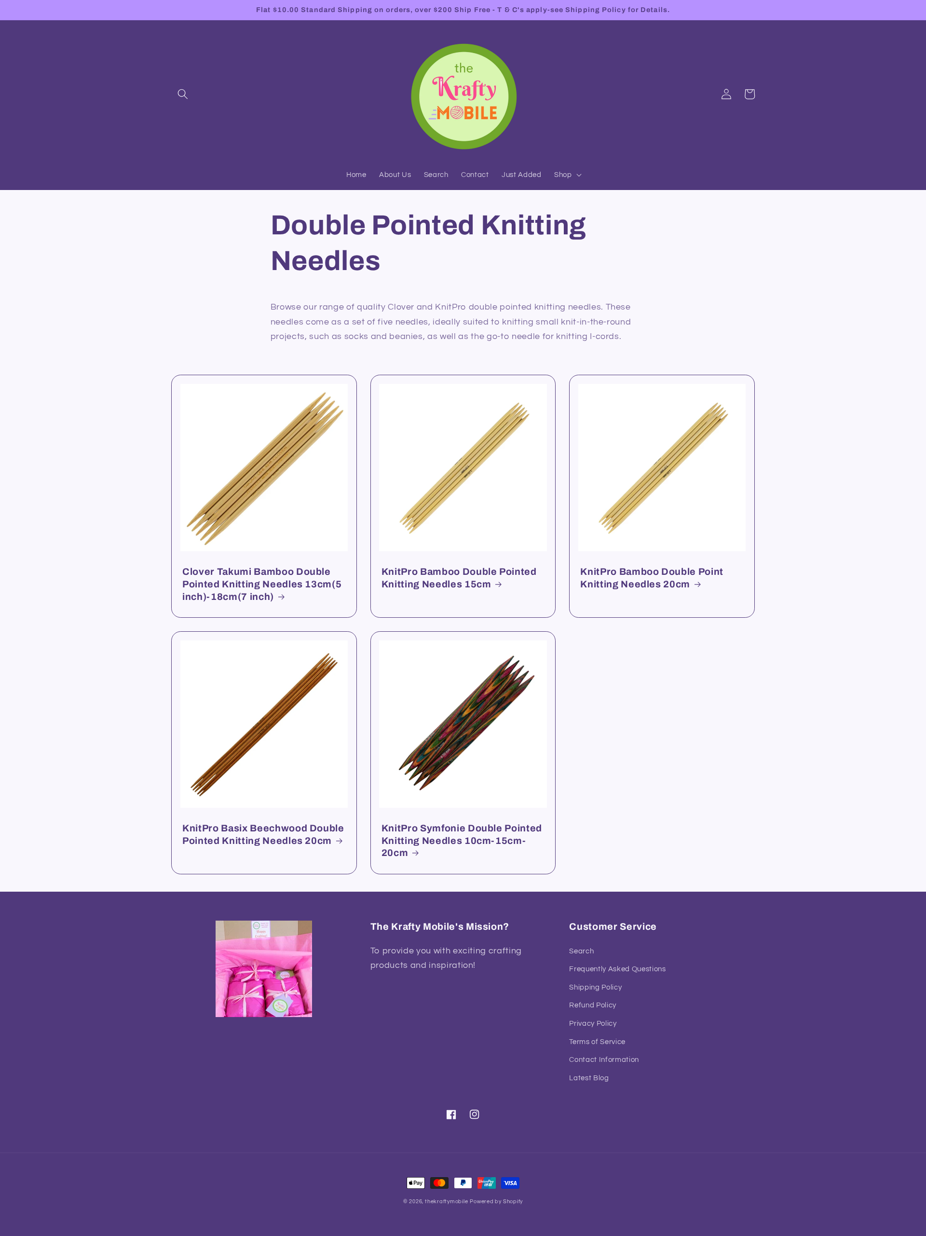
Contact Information (604, 1059)
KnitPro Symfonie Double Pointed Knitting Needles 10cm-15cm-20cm (461, 840)
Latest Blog (589, 1078)
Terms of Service (597, 1042)
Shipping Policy (595, 987)
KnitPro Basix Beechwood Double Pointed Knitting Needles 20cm (263, 834)
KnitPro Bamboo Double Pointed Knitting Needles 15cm (459, 578)
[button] (182, 94)
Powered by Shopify (496, 1201)
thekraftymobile (446, 1201)
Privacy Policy (592, 1023)
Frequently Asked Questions (617, 969)
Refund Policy (592, 1005)
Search (581, 951)
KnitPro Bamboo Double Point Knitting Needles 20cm (651, 578)
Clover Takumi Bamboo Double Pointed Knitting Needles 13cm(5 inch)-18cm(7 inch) (261, 584)
